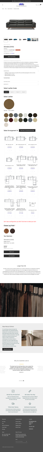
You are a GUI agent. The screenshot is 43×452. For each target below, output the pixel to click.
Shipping (5, 51)
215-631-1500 (31, 426)
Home (3, 8)
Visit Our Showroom (5, 425)
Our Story (3, 421)
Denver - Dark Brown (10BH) (30, 120)
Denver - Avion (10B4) (15, 115)
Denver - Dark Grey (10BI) (25, 120)
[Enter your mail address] (26, 441)
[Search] (36, 5)
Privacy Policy (18, 421)
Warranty (6, 84)
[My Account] (38, 5)
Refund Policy (18, 427)
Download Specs (7, 77)
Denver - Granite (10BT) (35, 115)
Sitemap (3, 429)
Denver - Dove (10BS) (6, 120)
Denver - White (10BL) (15, 120)
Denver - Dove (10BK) (20, 120)
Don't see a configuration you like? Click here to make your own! (20, 221)
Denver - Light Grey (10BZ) (20, 115)
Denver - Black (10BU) (30, 115)
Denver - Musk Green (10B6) (11, 115)
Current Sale (4, 427)
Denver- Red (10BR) (11, 120)
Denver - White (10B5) (6, 124)
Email (16, 439)
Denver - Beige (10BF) (35, 120)
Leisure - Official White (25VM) (9, 104)
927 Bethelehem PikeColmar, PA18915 (32, 422)
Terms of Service (18, 423)
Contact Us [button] (31, 428)
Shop (6, 8)
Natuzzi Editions (10, 8)
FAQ (3, 423)
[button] (7, 349)
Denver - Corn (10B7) (6, 115)
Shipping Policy (18, 425)
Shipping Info (7, 81)
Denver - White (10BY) (25, 115)
